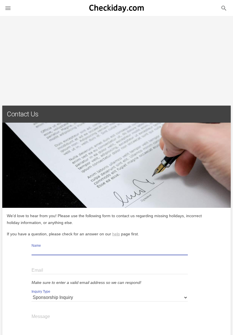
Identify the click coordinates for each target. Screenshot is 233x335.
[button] (8, 8)
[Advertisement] (116, 58)
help (116, 234)
